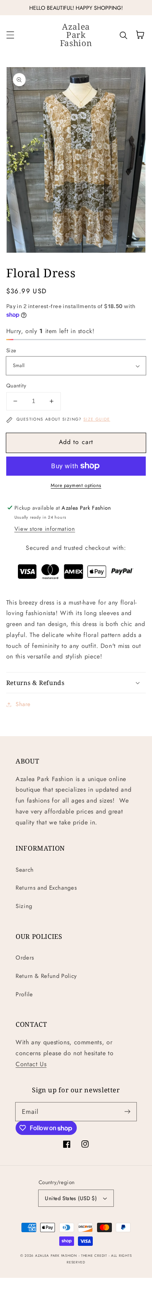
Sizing (24, 906)
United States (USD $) (71, 1198)
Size (11, 350)
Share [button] (23, 704)
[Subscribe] (127, 1111)
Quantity (16, 385)
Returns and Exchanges (46, 887)
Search (25, 869)
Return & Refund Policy (46, 976)
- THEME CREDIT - (95, 1255)
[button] (10, 35)
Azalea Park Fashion (56, 1255)
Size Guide (96, 419)
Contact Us (31, 1064)
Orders (25, 957)
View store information (44, 528)
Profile (24, 994)
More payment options (76, 485)
